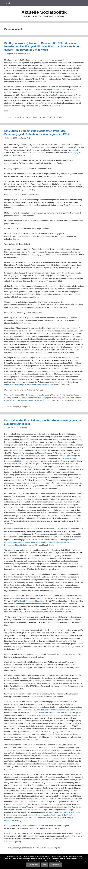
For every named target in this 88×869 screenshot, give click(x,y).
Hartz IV (45, 117)
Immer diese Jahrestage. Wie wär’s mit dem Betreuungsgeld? (29, 385)
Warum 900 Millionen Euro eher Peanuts (55, 713)
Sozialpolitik (25, 407)
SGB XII (59, 117)
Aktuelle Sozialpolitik (44, 12)
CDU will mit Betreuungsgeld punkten (29, 601)
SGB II (52, 117)
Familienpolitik (35, 117)
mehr (6, 111)
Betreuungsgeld (13, 117)
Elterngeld (24, 117)
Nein (44, 864)
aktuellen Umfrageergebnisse (60, 95)
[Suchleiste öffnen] (83, 3)
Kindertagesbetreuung (41, 848)
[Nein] (85, 861)
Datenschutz (55, 864)
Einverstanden (33, 864)
